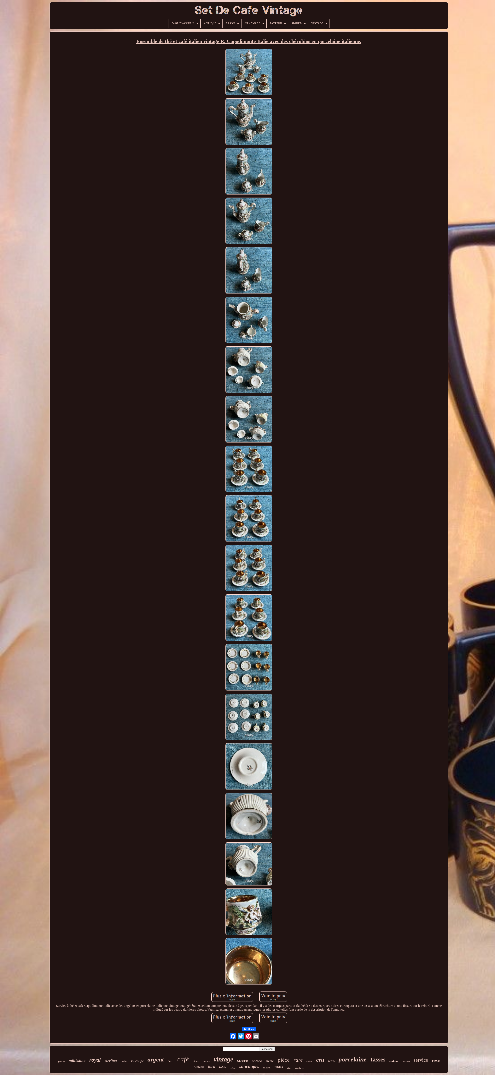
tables (279, 1067)
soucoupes (249, 1066)
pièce (284, 1060)
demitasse (299, 1068)
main (124, 1061)
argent (156, 1059)
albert (289, 1068)
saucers (206, 1061)
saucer (267, 1067)
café (183, 1059)
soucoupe (137, 1061)
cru (320, 1059)
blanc (196, 1061)
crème (233, 1068)
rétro (331, 1061)
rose (436, 1060)
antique (393, 1061)
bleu (211, 1066)
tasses (377, 1059)
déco (170, 1061)
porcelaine (353, 1059)
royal (95, 1060)
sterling (111, 1061)
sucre (242, 1060)
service (421, 1060)
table (222, 1067)
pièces (61, 1061)
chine (309, 1061)
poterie (257, 1061)
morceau (406, 1061)
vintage (223, 1059)
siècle (270, 1061)
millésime (77, 1060)
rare (298, 1060)
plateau (199, 1067)
